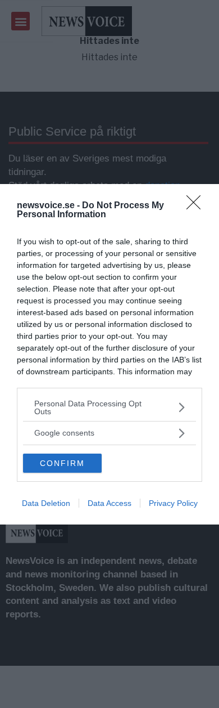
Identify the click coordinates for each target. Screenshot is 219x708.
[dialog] (109, 354)
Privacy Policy (173, 503)
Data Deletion (46, 503)
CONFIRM (62, 463)
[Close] (197, 206)
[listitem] (109, 407)
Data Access (109, 503)
